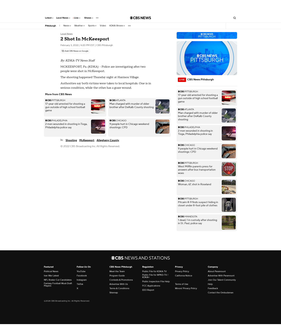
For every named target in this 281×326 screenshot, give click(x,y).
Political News (51, 271)
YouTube (81, 271)
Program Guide (117, 275)
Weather (78, 25)
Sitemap (113, 292)
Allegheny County (108, 140)
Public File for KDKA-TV (154, 271)
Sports (91, 25)
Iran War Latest (51, 275)
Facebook (82, 275)
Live (76, 17)
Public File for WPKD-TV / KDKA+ (155, 276)
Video (103, 25)
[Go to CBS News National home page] (140, 17)
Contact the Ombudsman (220, 292)
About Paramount (217, 271)
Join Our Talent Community (222, 280)
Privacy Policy (182, 271)
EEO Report (148, 290)
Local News (62, 18)
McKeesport (86, 140)
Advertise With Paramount (221, 275)
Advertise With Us (118, 284)
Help (210, 284)
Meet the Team (117, 271)
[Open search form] (234, 18)
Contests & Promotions (121, 280)
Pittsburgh (50, 25)
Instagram (82, 280)
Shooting (71, 140)
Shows (88, 18)
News (66, 25)
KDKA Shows (116, 25)
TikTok (80, 284)
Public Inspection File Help (156, 281)
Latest (48, 18)
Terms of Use (181, 284)
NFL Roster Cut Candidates (58, 280)
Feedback (213, 288)
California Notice (183, 275)
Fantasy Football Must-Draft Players (58, 284)
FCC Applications (151, 286)
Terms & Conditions (119, 288)
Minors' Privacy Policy (186, 288)
